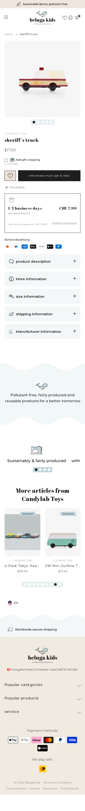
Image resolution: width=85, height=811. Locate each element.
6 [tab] (47, 584)
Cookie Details (69, 788)
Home (8, 34)
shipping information (64, 222)
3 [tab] (42, 122)
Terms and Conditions (57, 782)
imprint (35, 788)
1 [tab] (34, 122)
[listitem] (42, 4)
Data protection (16, 788)
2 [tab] (38, 122)
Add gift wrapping (28, 159)
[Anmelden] (71, 17)
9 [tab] (59, 584)
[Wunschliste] (65, 18)
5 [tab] (51, 122)
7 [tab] (51, 584)
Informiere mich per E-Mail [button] (49, 175)
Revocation (50, 788)
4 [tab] (47, 122)
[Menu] (6, 17)
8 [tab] (55, 584)
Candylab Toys (16, 133)
